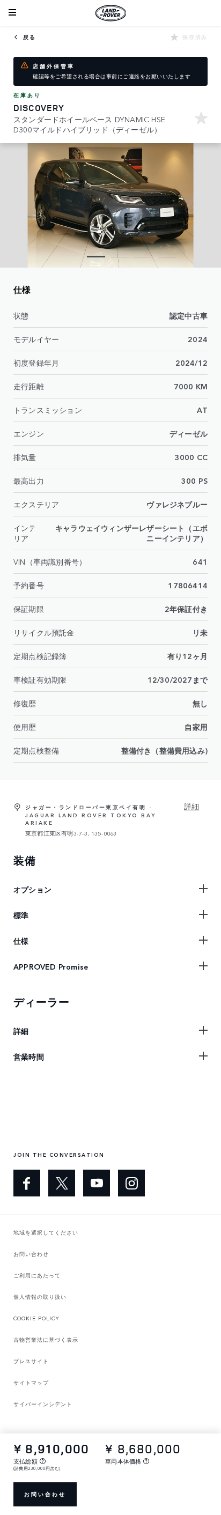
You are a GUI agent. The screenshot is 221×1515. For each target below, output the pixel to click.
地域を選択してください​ (45, 1232)
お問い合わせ (45, 1494)
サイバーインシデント (42, 1404)
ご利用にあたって (37, 1275)
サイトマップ (31, 1382)
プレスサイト (31, 1361)
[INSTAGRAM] (131, 1183)
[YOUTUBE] (96, 1183)
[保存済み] (201, 119)
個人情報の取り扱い (40, 1296)
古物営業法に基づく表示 (45, 1339)
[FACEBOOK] (26, 1183)
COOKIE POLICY (36, 1318)
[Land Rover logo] (110, 13)
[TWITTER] (61, 1183)
